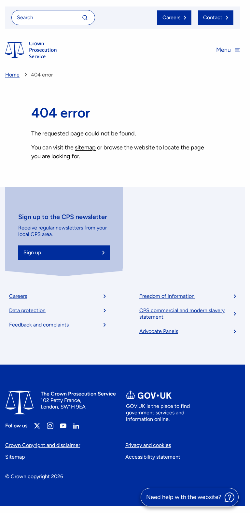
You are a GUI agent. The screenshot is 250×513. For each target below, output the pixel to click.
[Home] (31, 50)
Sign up (32, 252)
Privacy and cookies (148, 445)
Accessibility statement (152, 457)
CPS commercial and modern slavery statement (182, 313)
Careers (18, 296)
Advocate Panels (158, 331)
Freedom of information (167, 296)
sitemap (85, 147)
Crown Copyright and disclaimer (42, 445)
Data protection (27, 310)
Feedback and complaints (39, 325)
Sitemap (15, 457)
